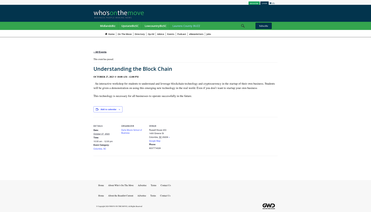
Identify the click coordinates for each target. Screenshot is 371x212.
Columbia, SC (99, 148)
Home (101, 185)
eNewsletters (196, 34)
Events (170, 34)
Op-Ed (151, 34)
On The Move (125, 34)
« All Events (100, 52)
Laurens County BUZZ (186, 26)
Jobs (209, 34)
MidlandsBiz (107, 26)
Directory (140, 34)
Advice (160, 34)
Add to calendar (108, 109)
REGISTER (254, 3)
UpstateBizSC (130, 26)
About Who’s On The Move (121, 185)
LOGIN (264, 3)
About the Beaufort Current (120, 195)
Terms (153, 185)
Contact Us (166, 185)
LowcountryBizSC (156, 26)
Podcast (181, 34)
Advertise (142, 185)
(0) (273, 3)
